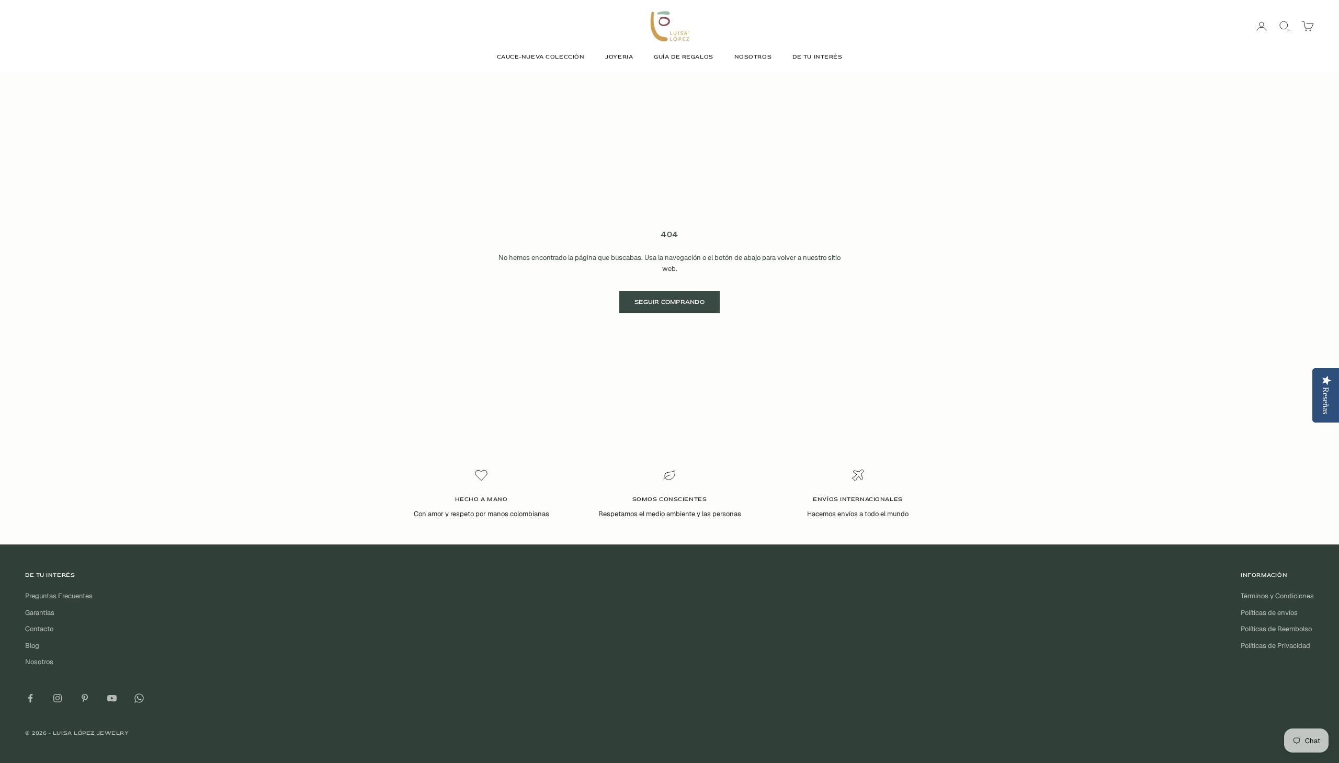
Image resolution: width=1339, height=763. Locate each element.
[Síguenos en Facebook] (30, 698)
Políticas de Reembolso (1276, 628)
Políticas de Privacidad (1275, 645)
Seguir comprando (669, 302)
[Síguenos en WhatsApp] (139, 698)
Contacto (39, 628)
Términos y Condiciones (1277, 595)
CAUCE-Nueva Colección (541, 56)
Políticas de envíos (1269, 612)
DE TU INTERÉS (817, 56)
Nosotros (39, 661)
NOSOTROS (752, 56)
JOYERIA (619, 56)
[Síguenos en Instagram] (57, 698)
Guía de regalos (683, 56)
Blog (32, 645)
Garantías (39, 612)
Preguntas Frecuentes (59, 595)
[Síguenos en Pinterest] (85, 698)
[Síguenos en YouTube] (112, 698)
